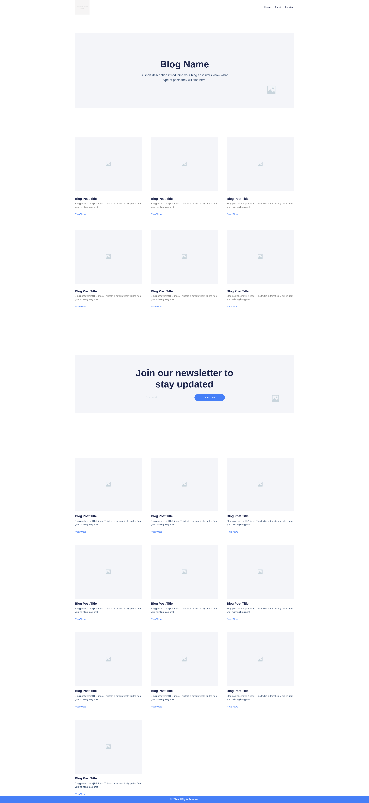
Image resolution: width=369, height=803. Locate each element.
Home (267, 7)
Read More (80, 214)
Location (289, 7)
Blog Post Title (86, 199)
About (278, 7)
